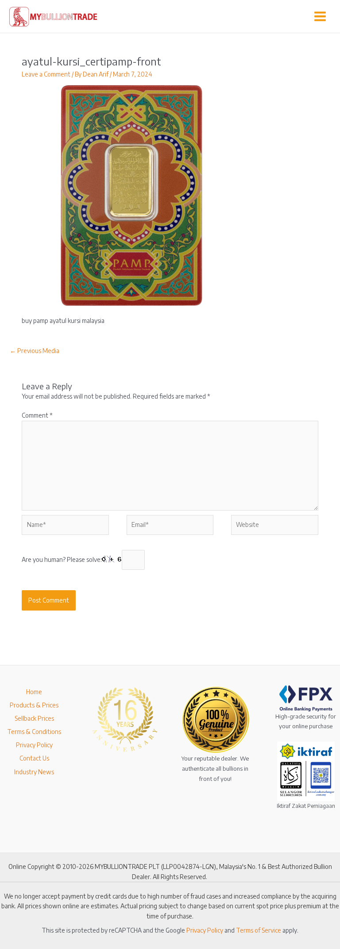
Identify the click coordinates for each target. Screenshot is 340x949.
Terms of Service (258, 930)
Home (34, 691)
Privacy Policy (34, 745)
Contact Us (34, 758)
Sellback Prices (34, 718)
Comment (37, 415)
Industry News (34, 772)
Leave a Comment (46, 74)
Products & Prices (34, 705)
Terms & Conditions (34, 731)
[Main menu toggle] (320, 16)
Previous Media (34, 350)
